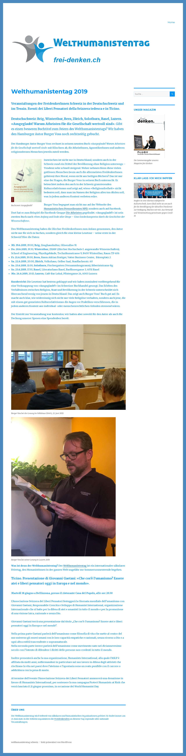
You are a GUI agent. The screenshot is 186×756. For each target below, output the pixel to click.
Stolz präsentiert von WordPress (56, 742)
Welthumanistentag (75, 565)
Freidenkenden (61, 719)
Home (171, 22)
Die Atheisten (74, 212)
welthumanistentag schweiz (24, 742)
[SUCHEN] (172, 94)
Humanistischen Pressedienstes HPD (65, 208)
